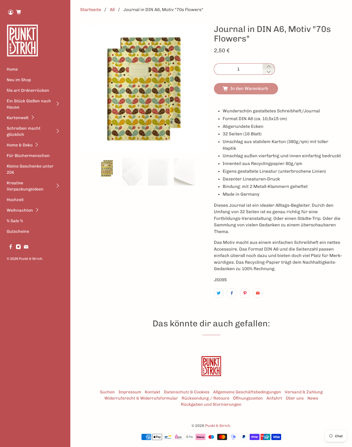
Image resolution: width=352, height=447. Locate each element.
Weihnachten (20, 210)
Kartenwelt (18, 117)
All (112, 9)
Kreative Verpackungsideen (25, 186)
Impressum (130, 392)
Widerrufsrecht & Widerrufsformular (141, 398)
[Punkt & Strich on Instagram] (18, 247)
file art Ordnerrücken (28, 90)
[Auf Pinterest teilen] (245, 293)
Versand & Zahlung (304, 392)
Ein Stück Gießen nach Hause (29, 104)
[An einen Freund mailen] (258, 293)
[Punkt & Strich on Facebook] (10, 247)
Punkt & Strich (30, 258)
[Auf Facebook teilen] (232, 293)
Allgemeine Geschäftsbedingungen (247, 392)
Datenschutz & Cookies (186, 392)
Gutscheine (18, 231)
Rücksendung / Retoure (205, 398)
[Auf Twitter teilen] (219, 293)
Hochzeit (15, 199)
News (312, 398)
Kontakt (152, 392)
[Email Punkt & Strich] (26, 247)
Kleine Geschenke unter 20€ (30, 169)
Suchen (107, 392)
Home (12, 69)
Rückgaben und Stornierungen (211, 404)
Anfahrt (274, 398)
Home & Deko (19, 145)
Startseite (90, 9)
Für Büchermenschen (28, 155)
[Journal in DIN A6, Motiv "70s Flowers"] (144, 88)
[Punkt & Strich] (22, 40)
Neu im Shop (19, 79)
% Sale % (15, 220)
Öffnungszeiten (248, 398)
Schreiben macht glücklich (23, 131)
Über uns (295, 398)
